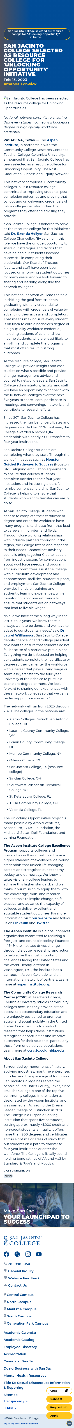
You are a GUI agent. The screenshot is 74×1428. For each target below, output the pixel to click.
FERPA (8, 1408)
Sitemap (11, 1395)
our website (42, 918)
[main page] (14, 6)
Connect (56, 1399)
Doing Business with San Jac (28, 1368)
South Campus (19, 1316)
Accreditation (15, 1354)
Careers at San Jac (19, 1361)
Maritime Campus (21, 1309)
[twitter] (17, 1254)
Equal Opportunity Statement (21, 1423)
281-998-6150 (19, 1264)
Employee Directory (20, 1347)
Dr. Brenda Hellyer (27, 234)
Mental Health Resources (25, 1376)
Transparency (14, 1401)
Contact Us (17, 1285)
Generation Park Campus (27, 1323)
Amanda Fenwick (20, 84)
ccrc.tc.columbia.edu (45, 1050)
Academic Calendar (20, 1333)
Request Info (59, 1407)
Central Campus (20, 1295)
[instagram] (28, 1254)
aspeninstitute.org (33, 984)
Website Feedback (24, 1278)
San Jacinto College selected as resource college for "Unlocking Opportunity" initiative (35, 34)
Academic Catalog (19, 1340)
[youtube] (39, 1255)
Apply (54, 1415)
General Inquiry (20, 1271)
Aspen (8, 1176)
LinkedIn (20, 923)
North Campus (19, 1302)
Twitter (42, 923)
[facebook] (6, 1254)
